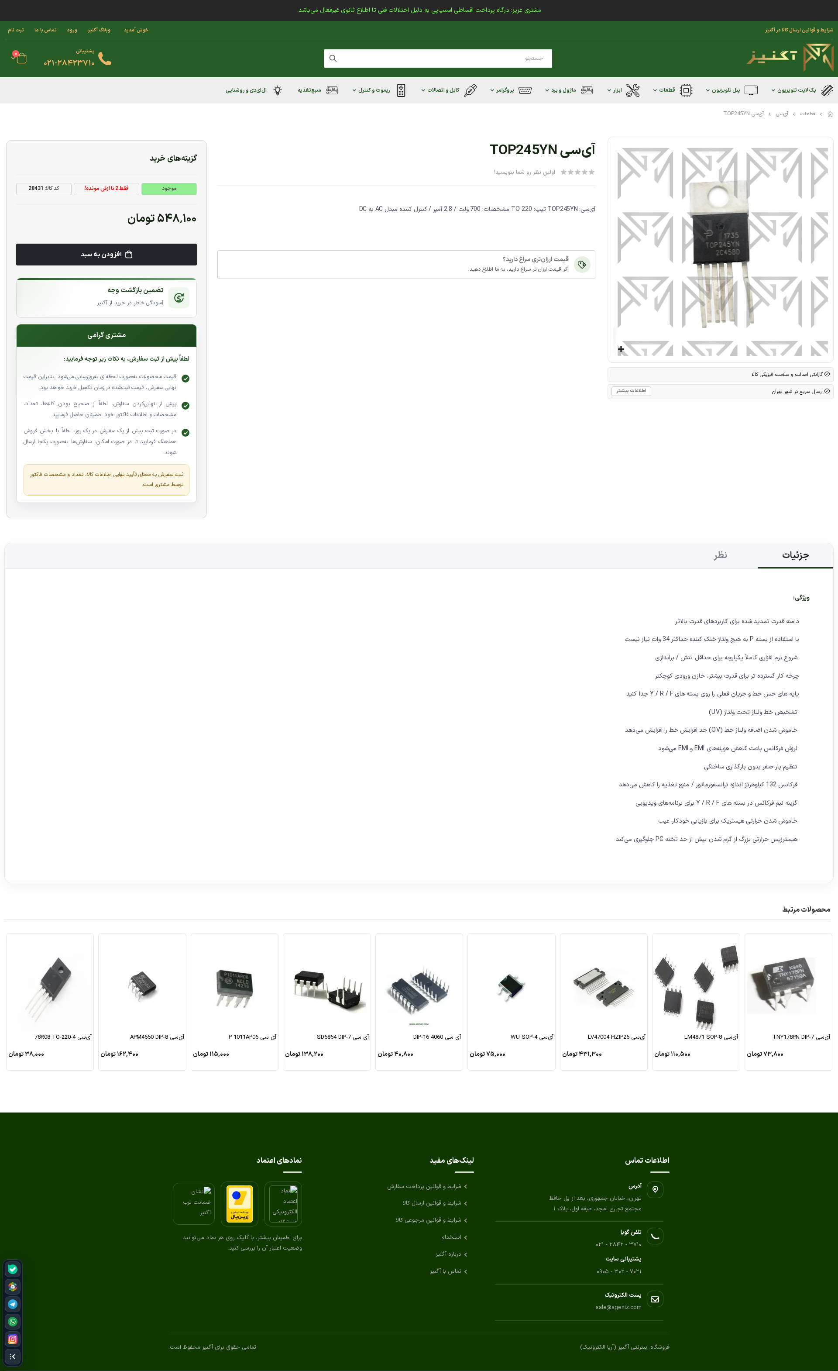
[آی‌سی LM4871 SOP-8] (696, 983)
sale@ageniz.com (619, 1307)
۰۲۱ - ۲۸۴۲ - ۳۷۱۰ (619, 1244)
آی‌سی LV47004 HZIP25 (617, 1037)
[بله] (13, 1269)
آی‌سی (782, 114)
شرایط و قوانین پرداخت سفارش (424, 1186)
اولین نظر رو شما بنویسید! (524, 172)
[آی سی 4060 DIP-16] (419, 983)
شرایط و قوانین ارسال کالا (432, 1203)
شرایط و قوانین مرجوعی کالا (428, 1220)
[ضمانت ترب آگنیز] (194, 1204)
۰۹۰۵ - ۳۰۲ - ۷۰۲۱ (619, 1272)
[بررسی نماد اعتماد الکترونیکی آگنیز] (283, 1204)
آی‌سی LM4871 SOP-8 (711, 1037)
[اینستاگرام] (13, 1339)
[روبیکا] (13, 1287)
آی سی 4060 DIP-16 (437, 1037)
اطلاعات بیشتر (631, 391)
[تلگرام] (13, 1304)
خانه (831, 114)
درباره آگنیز (448, 1254)
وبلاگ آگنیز (99, 30)
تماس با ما (45, 30)
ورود (72, 30)
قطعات (807, 114)
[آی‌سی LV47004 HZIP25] (604, 983)
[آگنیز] (790, 58)
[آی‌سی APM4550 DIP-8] (142, 983)
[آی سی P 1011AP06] (234, 983)
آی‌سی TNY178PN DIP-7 (801, 1037)
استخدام (451, 1237)
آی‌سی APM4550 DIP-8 (157, 1037)
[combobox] (438, 58)
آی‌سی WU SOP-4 (532, 1037)
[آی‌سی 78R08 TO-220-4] (50, 983)
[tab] (795, 555)
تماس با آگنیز (445, 1271)
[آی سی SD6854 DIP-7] (327, 983)
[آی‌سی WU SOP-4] (511, 983)
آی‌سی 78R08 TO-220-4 (63, 1037)
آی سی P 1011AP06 (252, 1037)
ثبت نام (16, 30)
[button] (620, 349)
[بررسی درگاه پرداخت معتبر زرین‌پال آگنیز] (239, 1204)
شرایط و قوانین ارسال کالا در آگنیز (799, 30)
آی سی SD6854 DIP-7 (343, 1037)
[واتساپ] (13, 1322)
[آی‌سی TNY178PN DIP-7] (788, 983)
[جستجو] (333, 58)
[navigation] (13, 1313)
